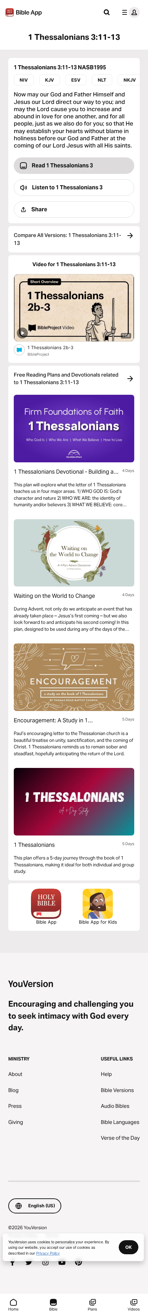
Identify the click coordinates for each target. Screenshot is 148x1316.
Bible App (46, 922)
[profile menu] (129, 12)
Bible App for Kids (98, 922)
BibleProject (38, 354)
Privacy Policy (48, 1253)
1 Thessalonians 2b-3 (56, 347)
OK (128, 1247)
